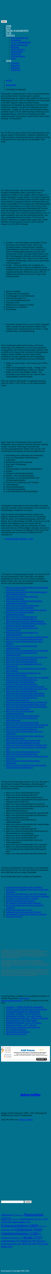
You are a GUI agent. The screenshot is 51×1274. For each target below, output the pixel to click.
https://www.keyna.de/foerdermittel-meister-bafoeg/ (26, 704)
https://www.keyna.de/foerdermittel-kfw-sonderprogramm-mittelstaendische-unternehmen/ (25, 692)
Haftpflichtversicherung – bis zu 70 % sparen (23, 1023)
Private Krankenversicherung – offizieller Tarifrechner (27, 1018)
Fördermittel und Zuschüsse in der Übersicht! (23, 912)
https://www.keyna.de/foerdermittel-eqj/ (21, 617)
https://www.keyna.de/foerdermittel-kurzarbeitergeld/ (26, 702)
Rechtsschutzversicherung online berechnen (23, 1027)
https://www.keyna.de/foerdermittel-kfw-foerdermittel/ (27, 650)
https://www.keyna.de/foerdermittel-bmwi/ (22, 605)
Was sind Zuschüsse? (14, 916)
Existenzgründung (18, 56)
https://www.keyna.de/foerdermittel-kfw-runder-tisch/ (27, 689)
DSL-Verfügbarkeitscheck (16, 1029)
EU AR (8, 33)
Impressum (15, 68)
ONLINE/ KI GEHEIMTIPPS (17, 30)
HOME (8, 26)
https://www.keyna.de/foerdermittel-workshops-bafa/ (26, 745)
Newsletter (15, 63)
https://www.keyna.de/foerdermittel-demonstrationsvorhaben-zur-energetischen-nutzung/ (26, 609)
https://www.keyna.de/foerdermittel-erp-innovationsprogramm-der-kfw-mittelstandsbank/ (25, 620)
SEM (27, 1243)
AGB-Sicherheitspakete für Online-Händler (23, 1011)
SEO (37, 1243)
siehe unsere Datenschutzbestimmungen (15, 999)
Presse (13, 58)
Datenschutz (16, 70)
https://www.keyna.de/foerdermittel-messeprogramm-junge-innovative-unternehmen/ (26, 708)
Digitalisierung (29, 1219)
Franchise (8, 1229)
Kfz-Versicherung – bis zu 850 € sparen (21, 1020)
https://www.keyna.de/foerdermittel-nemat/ (22, 716)
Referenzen (15, 65)
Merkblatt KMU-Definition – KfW (19, 539)
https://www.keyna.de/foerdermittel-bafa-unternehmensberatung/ (22, 597)
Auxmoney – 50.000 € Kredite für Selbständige (24, 1007)
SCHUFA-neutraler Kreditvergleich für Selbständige (26, 1009)
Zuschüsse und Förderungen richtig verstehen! (24, 887)
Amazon (20, 1215)
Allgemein (8, 1214)
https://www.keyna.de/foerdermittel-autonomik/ (24, 639)
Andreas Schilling (30, 1094)
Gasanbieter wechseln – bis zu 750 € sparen (23, 1014)
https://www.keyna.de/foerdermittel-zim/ (21, 754)
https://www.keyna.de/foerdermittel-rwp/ (22, 729)
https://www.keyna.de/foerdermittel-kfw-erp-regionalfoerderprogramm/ (23, 674)
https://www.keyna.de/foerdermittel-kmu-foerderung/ (26, 657)
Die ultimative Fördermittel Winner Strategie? (23, 903)
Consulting (15, 1219)
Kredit (33, 1237)
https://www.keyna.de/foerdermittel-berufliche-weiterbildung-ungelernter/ (24, 602)
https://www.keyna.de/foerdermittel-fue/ (21, 659)
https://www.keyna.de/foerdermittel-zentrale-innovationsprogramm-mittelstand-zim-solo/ (23, 741)
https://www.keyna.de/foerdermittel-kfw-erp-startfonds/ (27, 677)
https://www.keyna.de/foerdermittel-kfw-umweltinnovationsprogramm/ (22, 699)
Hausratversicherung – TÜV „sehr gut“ (21, 1025)
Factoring (43, 1226)
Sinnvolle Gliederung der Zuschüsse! (20, 901)
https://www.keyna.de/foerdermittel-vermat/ (23, 752)
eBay (41, 1219)
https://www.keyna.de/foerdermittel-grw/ (22, 662)
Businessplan (16, 54)
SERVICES (10, 35)
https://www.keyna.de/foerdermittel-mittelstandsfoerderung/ (20, 712)
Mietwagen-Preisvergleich (16, 1034)
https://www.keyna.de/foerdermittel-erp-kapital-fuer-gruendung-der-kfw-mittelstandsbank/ (26, 624)
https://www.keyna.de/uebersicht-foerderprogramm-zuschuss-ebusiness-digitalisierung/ (26, 766)
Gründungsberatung (19, 1233)
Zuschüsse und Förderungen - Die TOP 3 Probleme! (26, 894)
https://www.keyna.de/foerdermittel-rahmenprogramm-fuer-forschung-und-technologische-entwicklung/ (27, 726)
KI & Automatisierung (19, 38)
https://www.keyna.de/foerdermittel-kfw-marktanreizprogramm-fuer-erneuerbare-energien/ (25, 685)
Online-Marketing (18, 49)
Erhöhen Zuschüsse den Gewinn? (19, 910)
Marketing (15, 47)
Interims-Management (19, 45)
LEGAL (9, 60)
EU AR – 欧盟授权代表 (21, 42)
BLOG (8, 28)
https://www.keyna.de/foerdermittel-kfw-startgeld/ (25, 695)
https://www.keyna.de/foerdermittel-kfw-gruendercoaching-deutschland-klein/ (22, 681)
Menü (4, 22)
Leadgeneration (17, 52)
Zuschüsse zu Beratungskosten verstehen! (22, 898)
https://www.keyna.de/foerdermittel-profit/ (22, 722)
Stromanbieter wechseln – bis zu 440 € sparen (24, 1016)
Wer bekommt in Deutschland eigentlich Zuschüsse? (26, 914)
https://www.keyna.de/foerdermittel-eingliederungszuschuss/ (20, 613)
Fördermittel (15, 40)
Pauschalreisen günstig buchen (18, 1032)
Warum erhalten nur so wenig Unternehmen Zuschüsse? (28, 896)
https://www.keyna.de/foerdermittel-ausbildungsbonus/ (27, 637)
